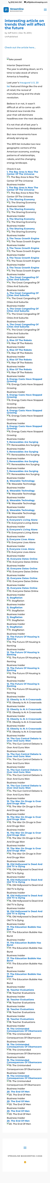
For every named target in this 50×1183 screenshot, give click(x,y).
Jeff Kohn (12, 33)
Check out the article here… (20, 47)
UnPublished (11, 36)
